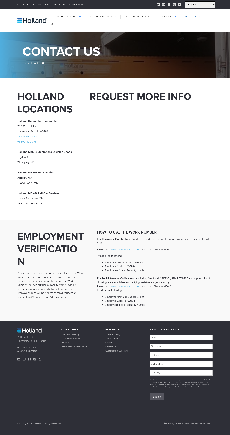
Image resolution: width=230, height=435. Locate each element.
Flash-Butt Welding (64, 16)
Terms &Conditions (202, 423)
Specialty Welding (101, 16)
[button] (52, 24)
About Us (190, 16)
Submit (157, 397)
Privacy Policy (168, 423)
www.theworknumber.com (126, 249)
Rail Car (167, 16)
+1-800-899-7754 (27, 142)
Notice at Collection (184, 423)
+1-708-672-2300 (28, 136)
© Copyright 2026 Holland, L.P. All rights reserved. (39, 423)
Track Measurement (137, 16)
